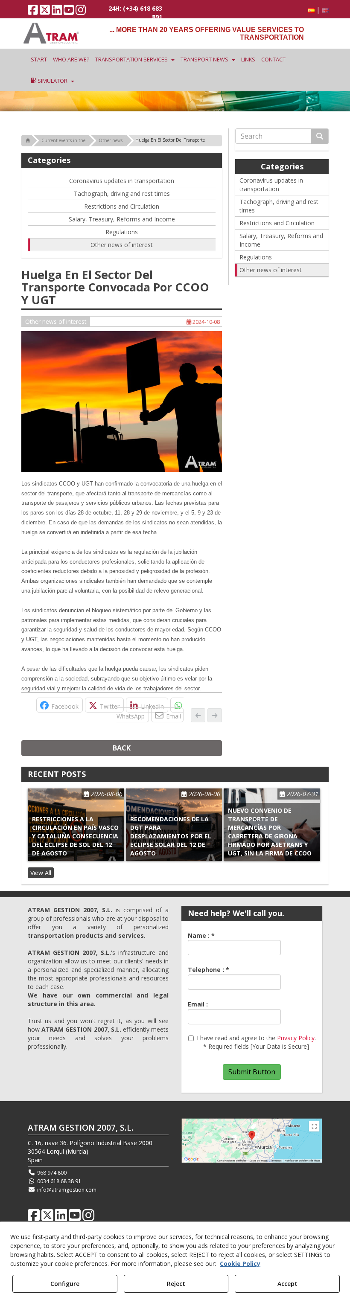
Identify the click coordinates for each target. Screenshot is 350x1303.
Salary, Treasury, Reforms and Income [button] (122, 219)
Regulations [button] (121, 232)
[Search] (320, 136)
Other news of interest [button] (121, 245)
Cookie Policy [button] (240, 1263)
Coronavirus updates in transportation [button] (121, 181)
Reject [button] (176, 1284)
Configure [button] (64, 1284)
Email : (198, 1004)
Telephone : (208, 970)
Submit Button (251, 1071)
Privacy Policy (296, 1038)
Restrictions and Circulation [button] (121, 206)
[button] (33, 12)
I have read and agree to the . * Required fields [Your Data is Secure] (256, 1042)
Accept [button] (287, 1284)
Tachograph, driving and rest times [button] (122, 193)
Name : (201, 935)
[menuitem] (317, 9)
